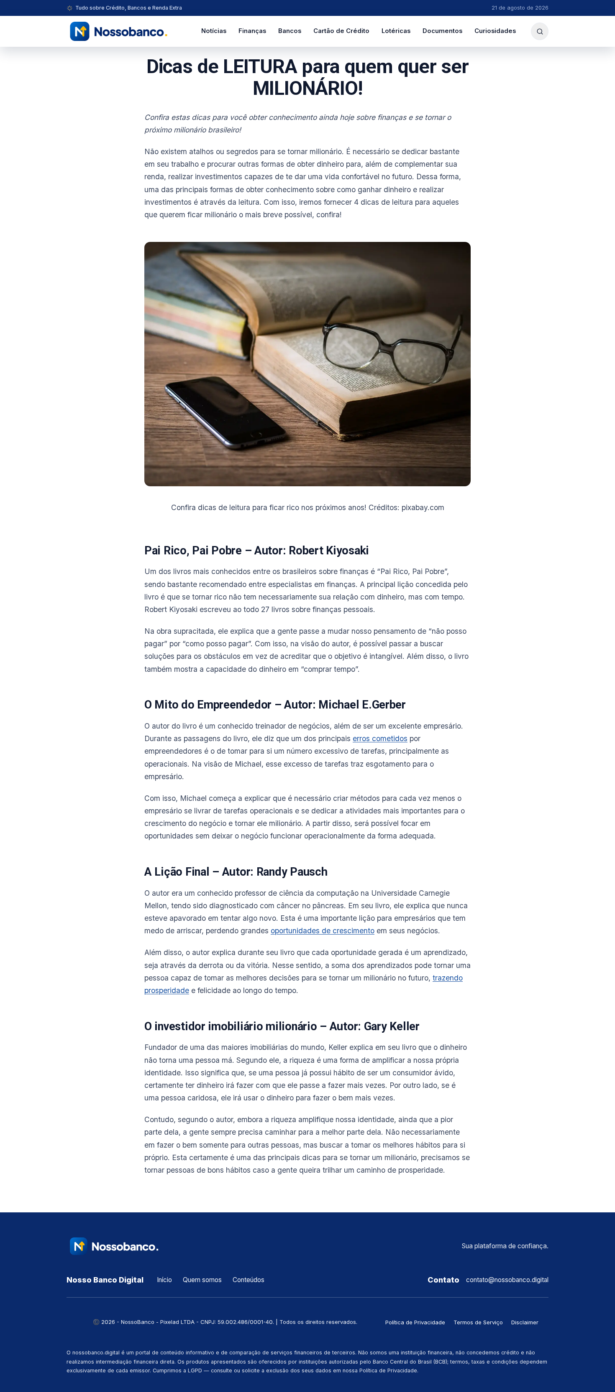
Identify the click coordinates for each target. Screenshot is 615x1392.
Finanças (252, 31)
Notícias (213, 31)
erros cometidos (380, 738)
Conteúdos (248, 1280)
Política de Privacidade (415, 1322)
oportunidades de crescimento (322, 930)
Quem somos (202, 1280)
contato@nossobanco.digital (507, 1280)
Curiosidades (495, 31)
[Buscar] (539, 31)
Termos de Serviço (478, 1322)
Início (164, 1280)
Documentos (442, 31)
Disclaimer (524, 1322)
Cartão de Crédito (341, 31)
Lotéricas (396, 31)
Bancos (289, 31)
